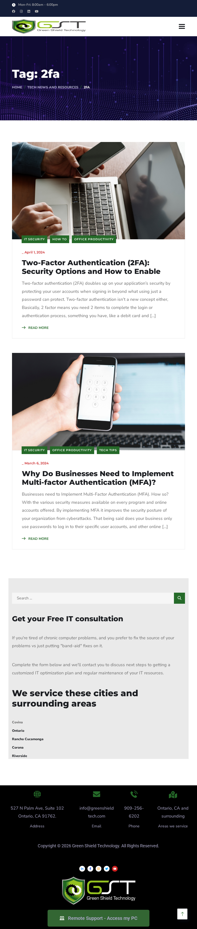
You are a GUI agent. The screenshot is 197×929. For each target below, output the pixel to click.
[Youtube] (115, 869)
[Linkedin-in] (82, 869)
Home (17, 87)
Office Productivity (94, 239)
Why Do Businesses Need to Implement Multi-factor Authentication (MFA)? (98, 478)
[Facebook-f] (90, 869)
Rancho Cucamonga (27, 739)
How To (59, 239)
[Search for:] (98, 598)
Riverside (19, 756)
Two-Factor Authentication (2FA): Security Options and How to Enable (91, 267)
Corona (18, 747)
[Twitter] (107, 869)
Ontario (18, 730)
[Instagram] (98, 869)
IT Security (34, 239)
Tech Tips (108, 450)
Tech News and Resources (52, 87)
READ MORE (38, 328)
